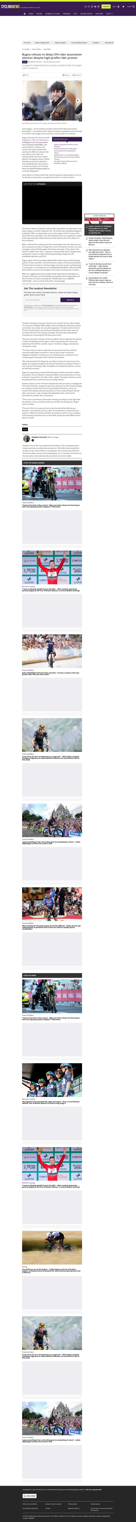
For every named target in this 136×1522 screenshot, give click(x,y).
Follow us (67, 75)
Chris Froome (52, 372)
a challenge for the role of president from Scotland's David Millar (35, 142)
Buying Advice (86, 14)
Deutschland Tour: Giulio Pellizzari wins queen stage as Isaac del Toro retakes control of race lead (101, 281)
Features (99, 14)
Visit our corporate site (93, 1490)
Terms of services (48, 305)
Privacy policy (72, 1504)
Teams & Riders (36, 49)
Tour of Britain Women (79, 43)
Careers (47, 1508)
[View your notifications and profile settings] (123, 7)
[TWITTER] (33, 440)
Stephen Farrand (35, 62)
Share (27, 75)
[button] (131, 7)
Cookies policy (95, 1504)
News (31, 14)
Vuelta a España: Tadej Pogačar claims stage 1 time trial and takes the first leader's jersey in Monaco (101, 241)
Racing (39, 14)
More (108, 14)
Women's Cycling (52, 14)
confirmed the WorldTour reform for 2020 (65, 267)
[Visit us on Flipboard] (98, 6)
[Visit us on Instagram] (92, 6)
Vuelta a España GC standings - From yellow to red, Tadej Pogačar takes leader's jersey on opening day (100, 229)
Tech (75, 14)
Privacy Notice (28, 307)
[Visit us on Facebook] (86, 6)
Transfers (96, 43)
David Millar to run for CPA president (66, 155)
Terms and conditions (30, 1504)
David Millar (47, 49)
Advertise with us (74, 1508)
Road (25, 429)
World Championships (38, 169)
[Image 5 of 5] (78, 100)
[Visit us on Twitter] (89, 6)
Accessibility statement (30, 1508)
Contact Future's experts (53, 1504)
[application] (52, 203)
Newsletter (78, 75)
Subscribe (106, 6)
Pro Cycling (26, 49)
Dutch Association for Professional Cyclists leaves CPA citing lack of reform (65, 151)
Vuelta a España (60, 43)
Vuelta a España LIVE (42, 43)
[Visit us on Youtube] (95, 6)
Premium (66, 14)
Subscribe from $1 (111, 43)
